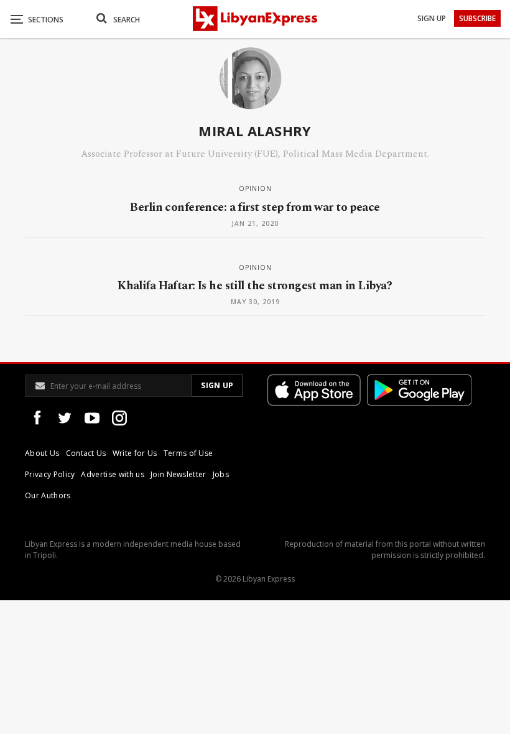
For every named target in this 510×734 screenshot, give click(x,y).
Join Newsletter (178, 474)
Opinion (255, 188)
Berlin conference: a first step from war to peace (254, 207)
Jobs (221, 474)
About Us (42, 453)
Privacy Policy (50, 474)
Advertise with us (112, 474)
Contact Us (86, 453)
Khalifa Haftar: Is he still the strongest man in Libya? (255, 286)
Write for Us (135, 453)
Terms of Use (188, 453)
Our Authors (48, 495)
